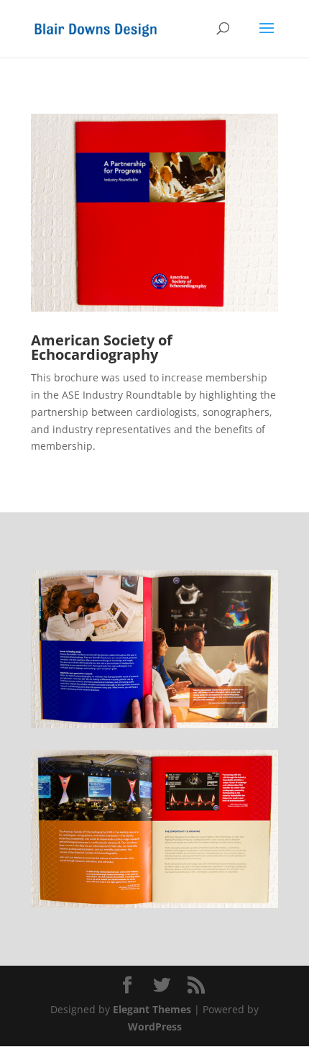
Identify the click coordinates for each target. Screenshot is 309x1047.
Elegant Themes (152, 1009)
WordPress (155, 1026)
